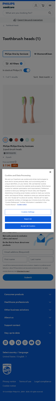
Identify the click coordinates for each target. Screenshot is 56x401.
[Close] (49, 172)
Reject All (27, 219)
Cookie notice (42, 204)
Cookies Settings (27, 212)
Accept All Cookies (27, 226)
